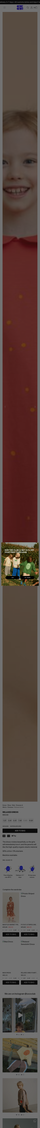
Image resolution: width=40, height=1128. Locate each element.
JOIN (12, 577)
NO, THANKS (27, 577)
